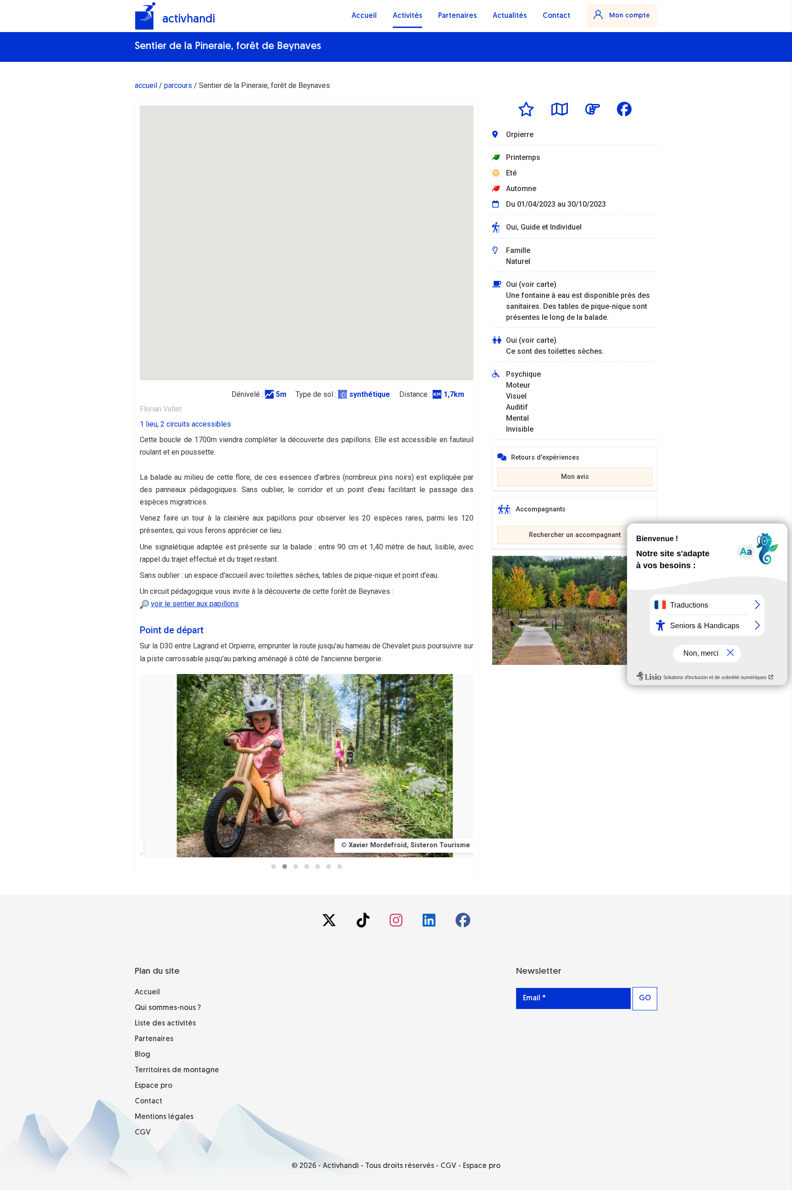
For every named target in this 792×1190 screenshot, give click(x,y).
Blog (142, 1054)
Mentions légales (164, 1117)
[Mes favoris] (526, 109)
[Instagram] (397, 923)
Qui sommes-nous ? (168, 1008)
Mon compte (628, 15)
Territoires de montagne (177, 1070)
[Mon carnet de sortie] (559, 109)
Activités (407, 16)
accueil (146, 85)
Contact (556, 16)
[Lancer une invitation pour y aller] (592, 109)
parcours (178, 85)
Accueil (364, 16)
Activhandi (341, 1166)
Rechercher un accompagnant (575, 535)
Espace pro (153, 1086)
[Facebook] (463, 923)
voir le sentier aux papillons (195, 603)
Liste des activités (165, 1023)
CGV (143, 1132)
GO (645, 998)
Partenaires (457, 16)
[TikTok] (364, 923)
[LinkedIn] (430, 923)
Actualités (510, 16)
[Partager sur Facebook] (624, 109)
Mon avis (575, 477)
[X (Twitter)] (330, 923)
